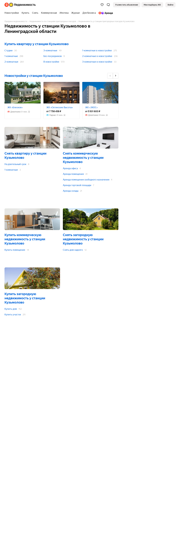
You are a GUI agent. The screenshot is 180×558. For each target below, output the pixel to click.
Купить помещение (14, 250)
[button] (108, 4)
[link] (170, 4)
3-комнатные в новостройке (97, 61)
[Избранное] (102, 4)
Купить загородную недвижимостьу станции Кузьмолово (24, 298)
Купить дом (10, 309)
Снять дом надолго (73, 250)
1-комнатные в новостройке (97, 50)
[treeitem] (12, 13)
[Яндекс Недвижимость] (20, 5)
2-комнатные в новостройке (97, 56)
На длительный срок (15, 164)
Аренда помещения (73, 174)
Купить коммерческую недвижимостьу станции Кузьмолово (24, 239)
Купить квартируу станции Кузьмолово (36, 44)
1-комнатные (11, 56)
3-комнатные (50, 50)
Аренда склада (70, 191)
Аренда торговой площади (77, 185)
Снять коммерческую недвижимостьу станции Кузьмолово (83, 157)
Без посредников (52, 56)
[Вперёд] (115, 76)
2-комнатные (11, 61)
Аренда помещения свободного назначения (86, 179)
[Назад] (110, 76)
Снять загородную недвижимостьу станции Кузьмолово (83, 239)
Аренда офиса (70, 168)
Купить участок (12, 314)
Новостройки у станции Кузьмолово (33, 76)
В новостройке (51, 61)
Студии (8, 50)
